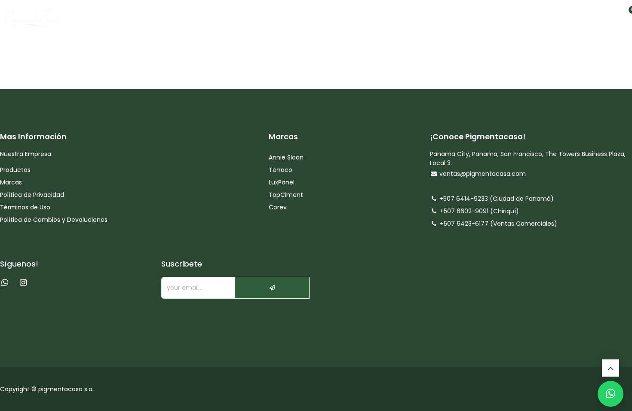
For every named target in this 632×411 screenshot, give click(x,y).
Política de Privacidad (32, 194)
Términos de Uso (26, 207)
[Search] (594, 15)
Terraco (280, 170)
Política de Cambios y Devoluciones (53, 219)
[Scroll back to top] (610, 368)
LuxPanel (282, 182)
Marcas (11, 182)
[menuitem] (235, 16)
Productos (16, 170)
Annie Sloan (287, 157)
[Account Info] (611, 15)
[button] (272, 288)
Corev (278, 207)
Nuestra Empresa (25, 154)
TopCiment (286, 194)
